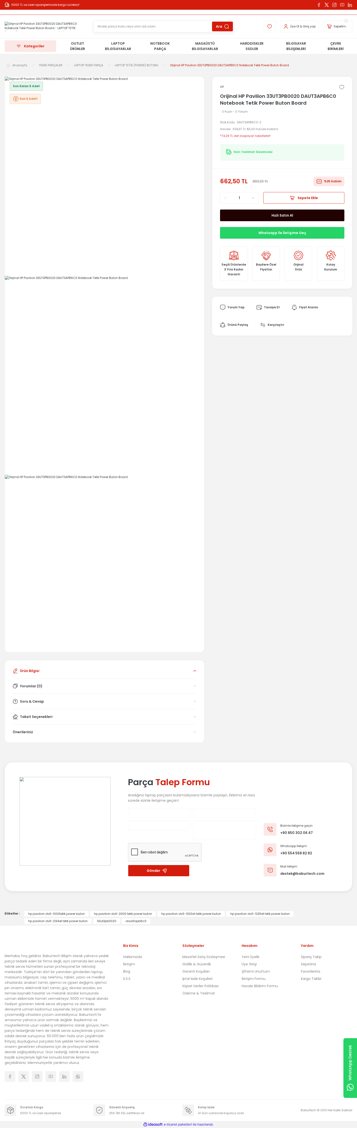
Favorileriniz (310, 971)
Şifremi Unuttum (256, 971)
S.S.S (126, 978)
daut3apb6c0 (136, 921)
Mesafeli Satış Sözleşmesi (203, 956)
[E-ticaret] (178, 1124)
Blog (126, 971)
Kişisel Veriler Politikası (200, 986)
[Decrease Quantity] (223, 198)
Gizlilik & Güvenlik (196, 964)
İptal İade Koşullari (197, 978)
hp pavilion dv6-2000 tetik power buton (123, 914)
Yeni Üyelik (250, 956)
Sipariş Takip (311, 956)
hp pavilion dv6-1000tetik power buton (56, 914)
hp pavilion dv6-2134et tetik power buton (58, 921)
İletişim (129, 964)
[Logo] (45, 26)
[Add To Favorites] (341, 87)
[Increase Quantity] (254, 198)
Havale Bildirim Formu (260, 986)
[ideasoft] (153, 1124)
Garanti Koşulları (196, 971)
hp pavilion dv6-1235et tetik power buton (260, 914)
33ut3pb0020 (106, 921)
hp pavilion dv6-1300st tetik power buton (191, 914)
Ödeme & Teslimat (198, 993)
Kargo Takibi (311, 978)
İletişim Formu (253, 978)
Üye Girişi (249, 964)
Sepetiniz (308, 964)
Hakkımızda (132, 956)
